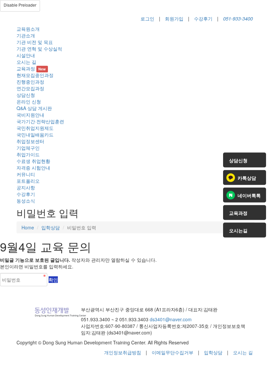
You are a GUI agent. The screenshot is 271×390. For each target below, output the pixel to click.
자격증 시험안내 (33, 167)
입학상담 (50, 227)
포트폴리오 (28, 180)
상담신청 (26, 95)
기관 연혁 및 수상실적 (39, 48)
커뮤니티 (26, 174)
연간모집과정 (30, 88)
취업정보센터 (30, 141)
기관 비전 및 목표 (35, 42)
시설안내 (26, 55)
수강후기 (203, 18)
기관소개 (26, 35)
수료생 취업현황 (33, 161)
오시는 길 (26, 61)
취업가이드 (28, 154)
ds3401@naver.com (171, 319)
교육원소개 (28, 28)
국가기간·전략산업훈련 (40, 121)
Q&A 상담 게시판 (34, 108)
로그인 (147, 18)
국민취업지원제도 (35, 128)
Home (27, 227)
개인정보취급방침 (122, 352)
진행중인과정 (30, 81)
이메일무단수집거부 (172, 352)
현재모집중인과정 (35, 75)
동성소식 (26, 200)
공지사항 (26, 187)
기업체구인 (28, 147)
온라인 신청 (29, 101)
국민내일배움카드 (35, 134)
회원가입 (174, 18)
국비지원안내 (30, 114)
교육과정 (31, 68)
